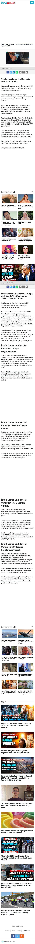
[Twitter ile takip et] (17, 936)
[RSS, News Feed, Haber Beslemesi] (22, 936)
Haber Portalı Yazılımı (9, 941)
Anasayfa (7, 930)
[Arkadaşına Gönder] (20, 72)
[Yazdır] (23, 72)
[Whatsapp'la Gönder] (17, 72)
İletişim (19, 930)
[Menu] (32, 2)
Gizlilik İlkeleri (26, 930)
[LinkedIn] (14, 72)
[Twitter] (11, 72)
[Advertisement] (17, 23)
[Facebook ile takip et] (13, 936)
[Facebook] (8, 72)
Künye (13, 930)
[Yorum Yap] (27, 72)
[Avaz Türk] (8, 2)
